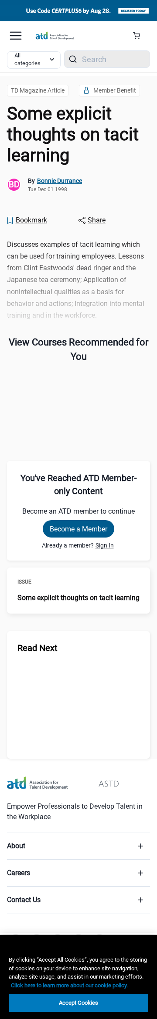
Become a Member (78, 529)
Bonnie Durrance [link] (59, 180)
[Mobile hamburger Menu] (15, 36)
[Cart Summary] (140, 35)
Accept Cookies (79, 1002)
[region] (78, 977)
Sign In (105, 545)
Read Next (37, 648)
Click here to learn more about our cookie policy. (69, 985)
